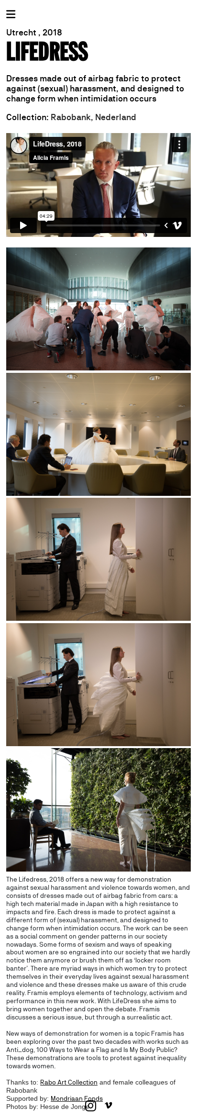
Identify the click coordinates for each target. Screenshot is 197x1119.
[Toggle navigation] (10, 14)
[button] (98, 189)
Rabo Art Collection (69, 1082)
